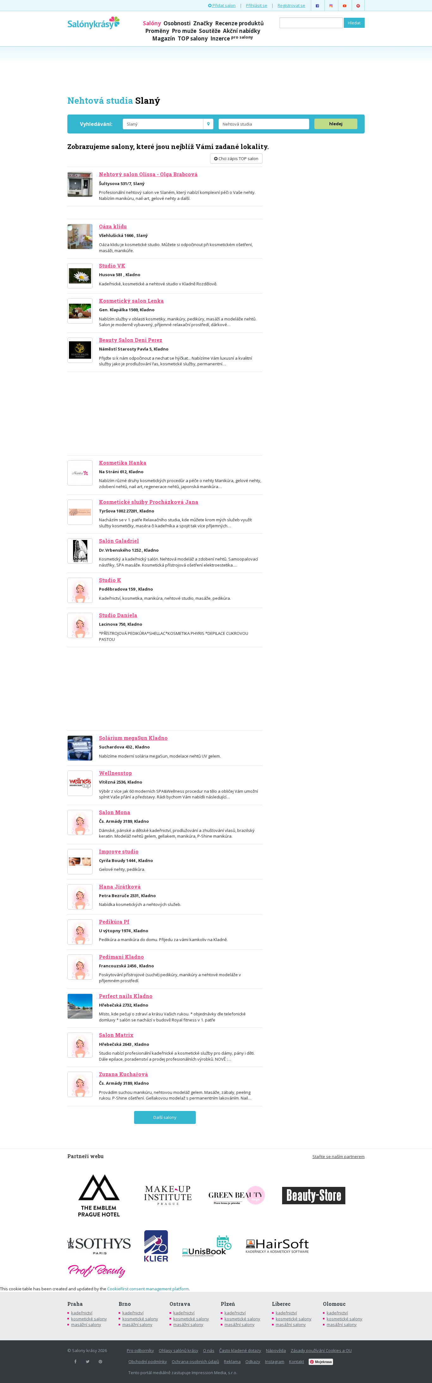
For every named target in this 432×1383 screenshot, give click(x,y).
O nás (208, 1350)
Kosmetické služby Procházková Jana (148, 502)
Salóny (152, 23)
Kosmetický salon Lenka (131, 301)
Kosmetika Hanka (122, 463)
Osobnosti (177, 23)
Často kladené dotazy (240, 1350)
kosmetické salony (89, 1319)
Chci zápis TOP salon (238, 158)
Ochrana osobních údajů (195, 1361)
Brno (125, 1304)
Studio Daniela (118, 615)
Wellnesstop (115, 773)
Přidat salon (224, 5)
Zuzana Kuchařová (123, 1074)
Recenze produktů (239, 23)
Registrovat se (291, 5)
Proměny (157, 30)
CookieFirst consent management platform (148, 1289)
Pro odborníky (140, 1350)
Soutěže (209, 30)
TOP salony (193, 38)
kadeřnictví (81, 1313)
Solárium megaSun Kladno (133, 738)
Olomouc (334, 1304)
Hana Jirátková (120, 887)
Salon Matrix (116, 1035)
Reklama (232, 1361)
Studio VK (112, 266)
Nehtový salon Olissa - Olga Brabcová (148, 174)
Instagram (274, 1361)
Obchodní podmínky (147, 1361)
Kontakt (296, 1361)
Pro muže (184, 30)
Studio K (110, 580)
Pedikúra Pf (114, 922)
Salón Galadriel (119, 541)
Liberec (281, 1304)
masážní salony (86, 1324)
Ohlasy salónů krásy (178, 1350)
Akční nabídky (241, 30)
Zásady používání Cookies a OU (321, 1350)
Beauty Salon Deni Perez (130, 340)
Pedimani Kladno (121, 957)
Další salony (164, 1117)
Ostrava (180, 1304)
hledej (336, 124)
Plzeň (228, 1304)
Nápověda (276, 1350)
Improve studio (119, 851)
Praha (75, 1304)
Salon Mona (114, 812)
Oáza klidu (113, 226)
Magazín (163, 38)
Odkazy (252, 1361)
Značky (203, 23)
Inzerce (231, 38)
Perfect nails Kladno (125, 996)
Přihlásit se (256, 5)
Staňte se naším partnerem (338, 1156)
